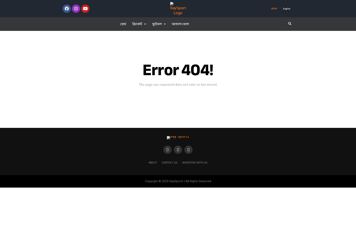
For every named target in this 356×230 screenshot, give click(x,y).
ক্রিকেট (137, 24)
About (153, 162)
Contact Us (169, 162)
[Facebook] (67, 9)
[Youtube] (85, 9)
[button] (139, 24)
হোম (123, 24)
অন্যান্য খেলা (180, 24)
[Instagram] (76, 9)
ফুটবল (157, 24)
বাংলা (274, 8)
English (286, 8)
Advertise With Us (194, 162)
